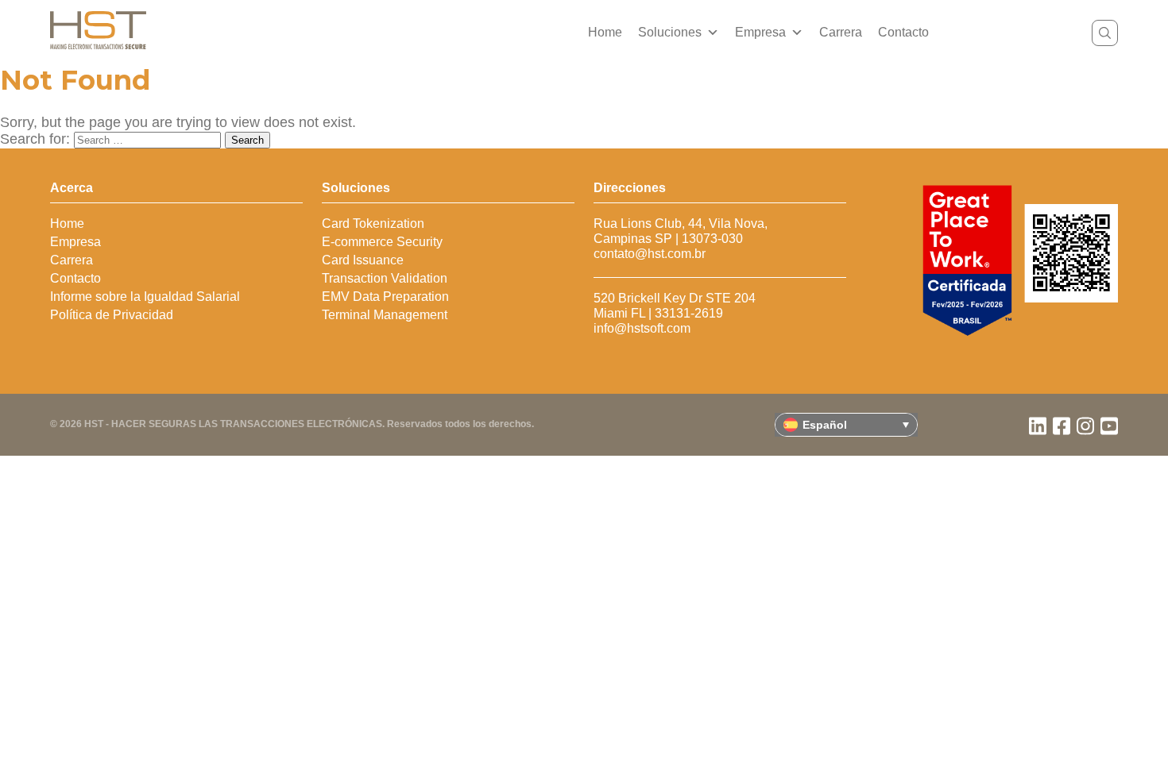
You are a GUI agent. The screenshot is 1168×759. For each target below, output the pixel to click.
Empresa (760, 32)
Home (605, 32)
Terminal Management (384, 315)
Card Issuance (363, 260)
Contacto (903, 32)
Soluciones (670, 32)
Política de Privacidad (111, 315)
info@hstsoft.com (642, 328)
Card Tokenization (373, 223)
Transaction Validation (384, 278)
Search (247, 140)
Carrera (840, 32)
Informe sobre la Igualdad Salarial (145, 296)
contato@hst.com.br (650, 253)
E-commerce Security (382, 242)
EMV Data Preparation (385, 296)
